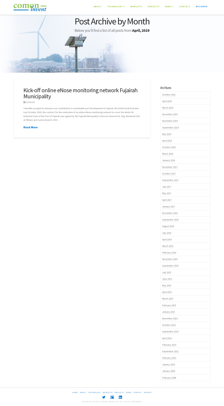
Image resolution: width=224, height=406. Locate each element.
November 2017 (170, 166)
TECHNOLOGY (115, 4)
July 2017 (166, 186)
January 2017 (168, 206)
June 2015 (167, 278)
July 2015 (166, 272)
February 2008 (169, 377)
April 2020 (167, 101)
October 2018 (169, 147)
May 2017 (166, 193)
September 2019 (170, 127)
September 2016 (170, 219)
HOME (75, 392)
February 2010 (169, 357)
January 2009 (168, 370)
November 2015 (170, 259)
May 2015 (166, 285)
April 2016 (167, 239)
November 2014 (170, 318)
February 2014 (169, 344)
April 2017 (167, 199)
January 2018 (168, 160)
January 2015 (168, 311)
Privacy (148, 392)
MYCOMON (202, 6)
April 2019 (167, 140)
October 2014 (169, 324)
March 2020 (167, 107)
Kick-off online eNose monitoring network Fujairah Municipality (80, 93)
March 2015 (167, 298)
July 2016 (166, 232)
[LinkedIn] (120, 397)
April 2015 (167, 291)
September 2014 (170, 331)
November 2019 (170, 120)
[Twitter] (103, 397)
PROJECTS (154, 6)
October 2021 (169, 94)
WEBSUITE (136, 6)
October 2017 (169, 173)
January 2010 (168, 364)
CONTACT (184, 6)
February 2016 (169, 252)
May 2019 (166, 134)
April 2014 (167, 338)
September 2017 (170, 180)
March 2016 (167, 245)
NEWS (169, 4)
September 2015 (170, 265)
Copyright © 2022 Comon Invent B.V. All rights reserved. (112, 402)
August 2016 (168, 226)
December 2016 (170, 213)
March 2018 (167, 153)
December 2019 (170, 114)
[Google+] (112, 397)
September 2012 (170, 351)
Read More (30, 127)
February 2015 (169, 305)
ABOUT (98, 6)
